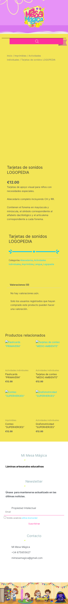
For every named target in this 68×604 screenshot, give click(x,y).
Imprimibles (20, 55)
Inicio (9, 55)
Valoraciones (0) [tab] (19, 284)
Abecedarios (26, 260)
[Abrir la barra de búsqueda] (37, 41)
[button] (17, 39)
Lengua (38, 264)
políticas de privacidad (29, 518)
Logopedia (48, 264)
